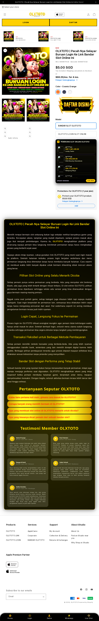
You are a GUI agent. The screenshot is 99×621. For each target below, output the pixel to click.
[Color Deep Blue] (64, 92)
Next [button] (96, 2)
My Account (55, 531)
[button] (5, 14)
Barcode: (74, 62)
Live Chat (89, 618)
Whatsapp (69, 618)
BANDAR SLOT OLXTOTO (69, 126)
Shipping (70, 71)
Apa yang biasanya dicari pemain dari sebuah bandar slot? (39, 417)
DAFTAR (73, 22)
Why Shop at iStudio (80, 543)
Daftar (49, 618)
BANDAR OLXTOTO (36, 540)
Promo (10, 618)
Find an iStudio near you (79, 537)
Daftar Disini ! (79, 2)
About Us (75, 531)
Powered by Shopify (85, 602)
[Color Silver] (70, 92)
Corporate (32, 536)
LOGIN (26, 22)
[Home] (37, 14)
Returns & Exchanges (59, 540)
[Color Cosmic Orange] (58, 92)
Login (30, 618)
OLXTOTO (58, 241)
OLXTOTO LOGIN (13, 540)
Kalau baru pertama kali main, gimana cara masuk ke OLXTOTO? (42, 397)
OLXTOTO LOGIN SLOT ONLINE (72, 134)
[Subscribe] (43, 597)
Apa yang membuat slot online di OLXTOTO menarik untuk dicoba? (44, 410)
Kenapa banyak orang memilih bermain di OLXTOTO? (36, 404)
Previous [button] (3, 2)
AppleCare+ (33, 531)
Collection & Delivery (59, 536)
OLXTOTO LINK (12, 536)
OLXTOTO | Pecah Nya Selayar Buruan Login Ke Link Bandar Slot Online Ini (49, 2)
